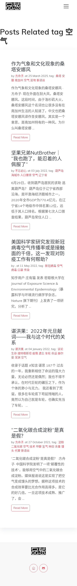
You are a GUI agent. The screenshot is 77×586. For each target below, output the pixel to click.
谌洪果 (19, 349)
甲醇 (38, 446)
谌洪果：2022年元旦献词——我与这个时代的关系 (38, 337)
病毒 (14, 270)
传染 (27, 270)
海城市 (15, 175)
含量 (58, 446)
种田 (51, 446)
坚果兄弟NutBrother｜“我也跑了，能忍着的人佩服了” (36, 158)
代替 (17, 450)
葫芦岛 (59, 170)
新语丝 (41, 80)
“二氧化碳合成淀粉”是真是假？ (37, 433)
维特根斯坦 (25, 353)
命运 (54, 353)
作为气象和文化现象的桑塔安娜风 (38, 67)
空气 (27, 80)
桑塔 (58, 76)
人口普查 (26, 175)
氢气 (45, 446)
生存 (14, 353)
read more (20, 137)
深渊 (17, 357)
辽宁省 (43, 175)
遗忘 (41, 353)
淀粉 (61, 442)
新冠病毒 (50, 266)
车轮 (48, 353)
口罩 (20, 270)
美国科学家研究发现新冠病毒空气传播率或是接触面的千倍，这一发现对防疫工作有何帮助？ (38, 250)
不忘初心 (20, 170)
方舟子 (19, 76)
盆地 (33, 80)
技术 (32, 446)
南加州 (19, 80)
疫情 (35, 353)
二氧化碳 (16, 446)
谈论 (60, 349)
